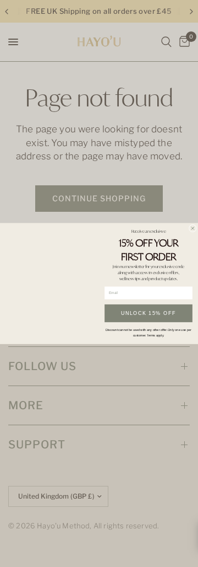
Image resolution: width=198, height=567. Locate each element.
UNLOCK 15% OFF (148, 313)
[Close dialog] (192, 228)
